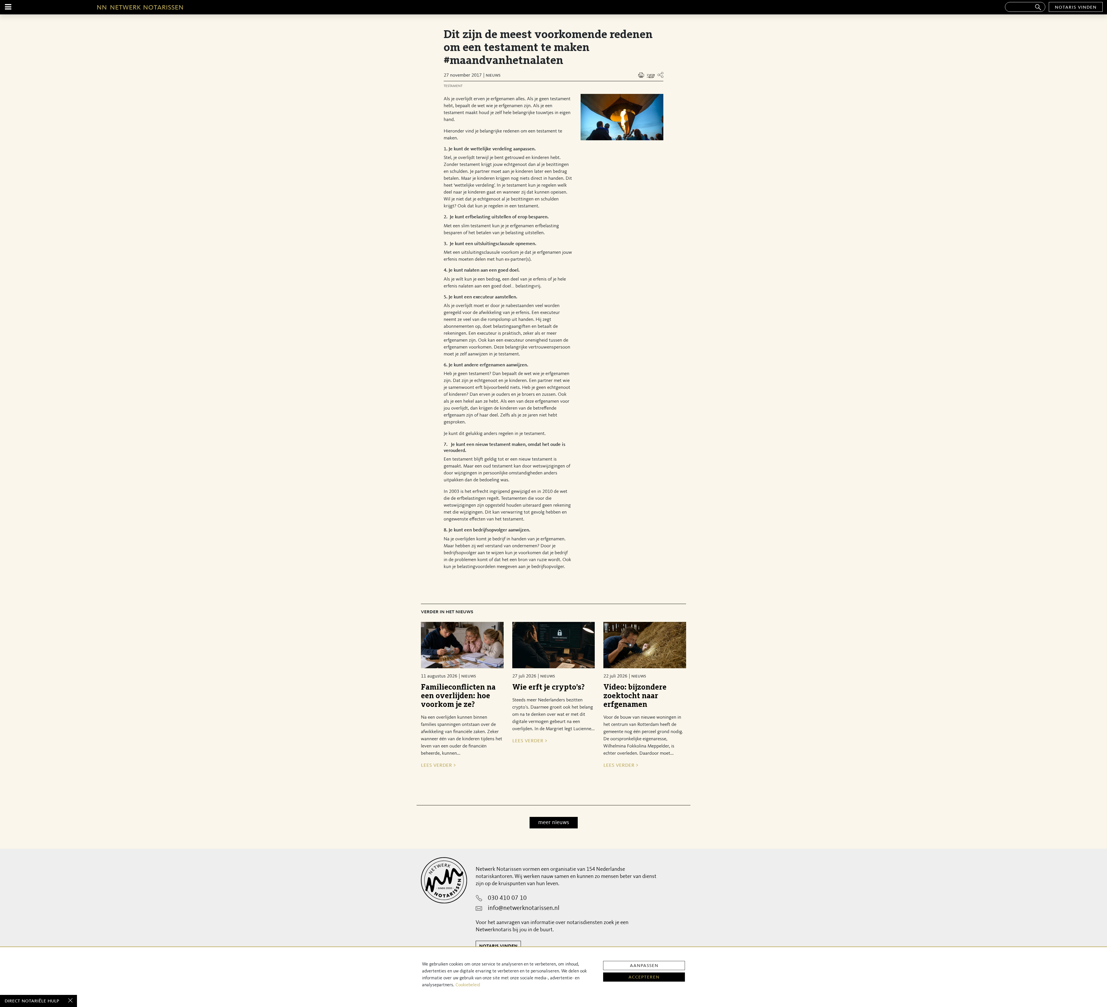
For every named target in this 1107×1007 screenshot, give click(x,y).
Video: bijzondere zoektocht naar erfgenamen (635, 696)
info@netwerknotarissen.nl (523, 908)
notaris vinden (1076, 7)
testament (453, 86)
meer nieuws (553, 823)
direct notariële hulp (32, 1001)
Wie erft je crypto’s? (548, 687)
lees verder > (438, 765)
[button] (660, 75)
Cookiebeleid (467, 985)
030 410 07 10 (507, 898)
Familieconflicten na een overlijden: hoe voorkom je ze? (458, 696)
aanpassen (644, 965)
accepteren (644, 977)
